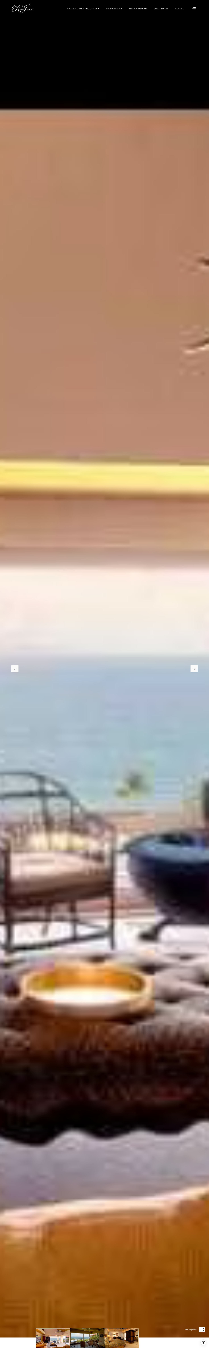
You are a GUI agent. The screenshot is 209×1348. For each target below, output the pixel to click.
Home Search (113, 9)
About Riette (161, 9)
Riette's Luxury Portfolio (82, 9)
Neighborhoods (138, 9)
